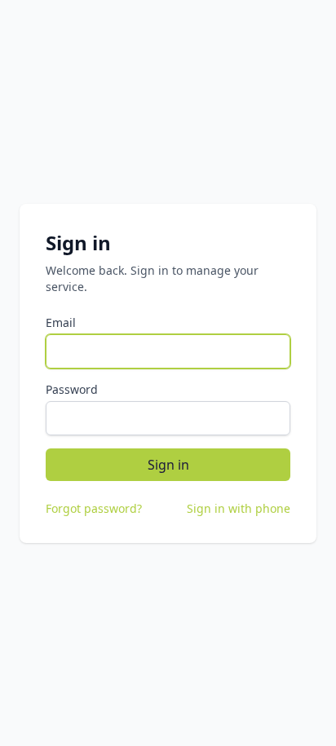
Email (61, 322)
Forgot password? (94, 508)
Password (72, 389)
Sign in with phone (238, 508)
